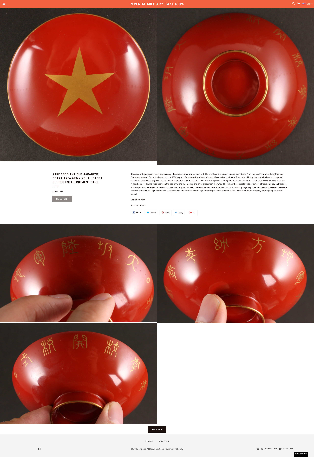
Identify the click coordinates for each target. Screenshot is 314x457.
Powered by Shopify (174, 449)
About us (163, 441)
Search (149, 441)
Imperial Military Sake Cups (157, 4)
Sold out (62, 199)
